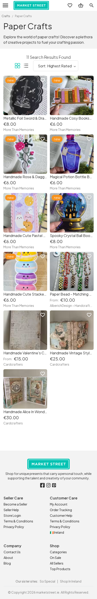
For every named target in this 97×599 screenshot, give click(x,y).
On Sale (55, 558)
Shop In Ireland (70, 581)
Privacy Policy (14, 527)
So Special (47, 581)
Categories (58, 552)
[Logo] (31, 5)
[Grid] (17, 66)
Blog (7, 563)
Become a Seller (15, 504)
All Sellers (56, 563)
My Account (58, 504)
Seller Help (11, 510)
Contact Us (12, 552)
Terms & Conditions (18, 521)
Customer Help (61, 515)
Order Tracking (61, 510)
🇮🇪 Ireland (57, 532)
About (8, 558)
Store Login (12, 515)
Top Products (60, 569)
